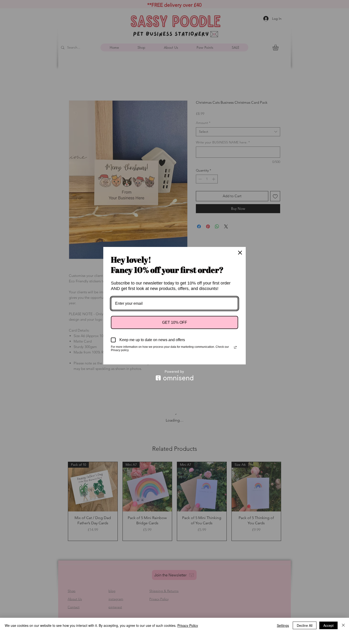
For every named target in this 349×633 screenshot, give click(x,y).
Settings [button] (283, 625)
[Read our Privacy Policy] (235, 347)
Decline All (304, 625)
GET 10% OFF (174, 322)
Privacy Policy (187, 625)
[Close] (240, 252)
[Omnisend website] (174, 375)
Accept (328, 625)
